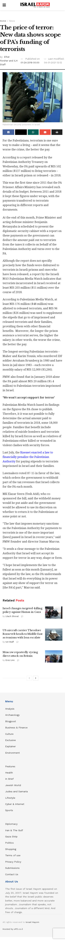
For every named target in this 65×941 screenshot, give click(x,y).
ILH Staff (10, 642)
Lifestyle (10, 797)
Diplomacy (11, 824)
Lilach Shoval (12, 616)
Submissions (12, 868)
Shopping (10, 849)
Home (3, 21)
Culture (9, 734)
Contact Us (11, 874)
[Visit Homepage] (35, 5)
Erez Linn (10, 660)
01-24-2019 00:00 (30, 62)
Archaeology (12, 715)
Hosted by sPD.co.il (13, 929)
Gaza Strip (11, 836)
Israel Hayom (32, 922)
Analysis (10, 708)
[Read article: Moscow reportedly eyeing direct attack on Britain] (53, 656)
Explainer (10, 746)
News (12, 21)
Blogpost (10, 721)
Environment (12, 752)
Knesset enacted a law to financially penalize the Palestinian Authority (28, 457)
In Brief (9, 778)
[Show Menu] (4, 5)
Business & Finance (16, 727)
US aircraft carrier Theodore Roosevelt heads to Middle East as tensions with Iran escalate (22, 634)
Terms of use (12, 855)
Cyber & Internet (14, 804)
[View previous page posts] (29, 678)
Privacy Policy (13, 861)
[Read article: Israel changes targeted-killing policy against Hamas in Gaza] (53, 612)
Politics (9, 842)
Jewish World (13, 785)
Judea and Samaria (16, 791)
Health (9, 772)
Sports (9, 810)
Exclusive (10, 740)
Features (10, 766)
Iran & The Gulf (14, 830)
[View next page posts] (35, 678)
